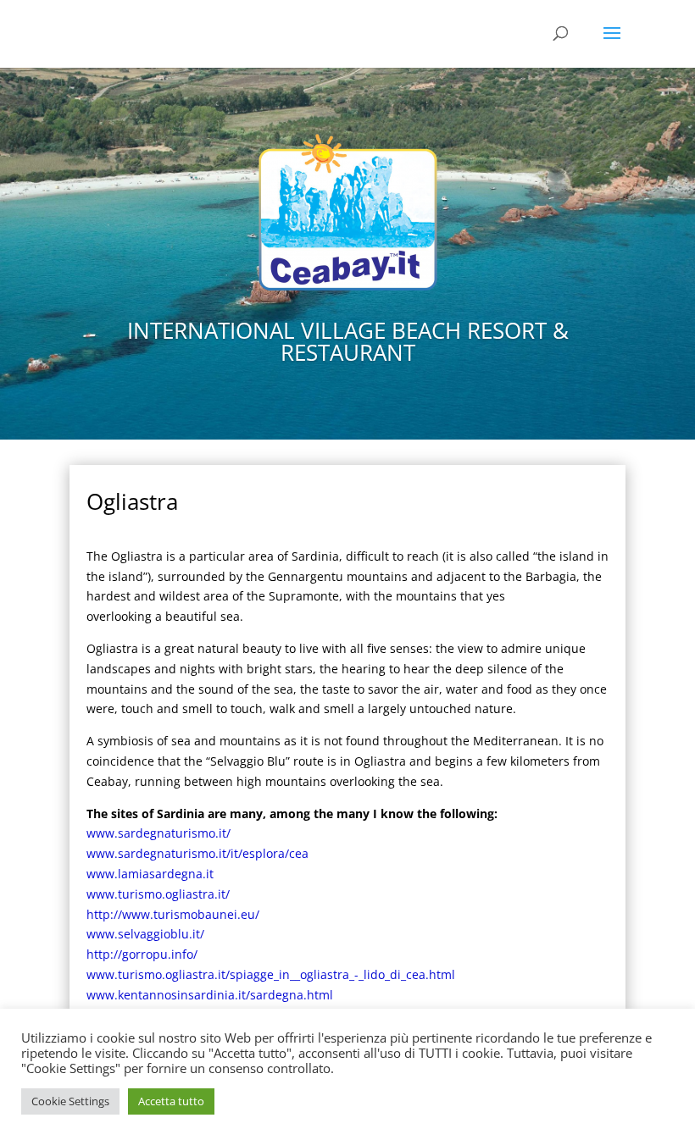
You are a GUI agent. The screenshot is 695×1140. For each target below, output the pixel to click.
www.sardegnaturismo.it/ (158, 833)
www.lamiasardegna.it (150, 874)
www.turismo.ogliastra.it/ (158, 894)
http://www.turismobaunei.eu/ (172, 914)
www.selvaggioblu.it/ (145, 934)
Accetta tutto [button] (171, 1101)
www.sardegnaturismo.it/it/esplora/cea (197, 853)
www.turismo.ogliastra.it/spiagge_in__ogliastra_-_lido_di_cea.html (270, 974)
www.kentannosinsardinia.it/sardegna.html (209, 995)
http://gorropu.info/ (141, 954)
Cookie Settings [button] (70, 1101)
